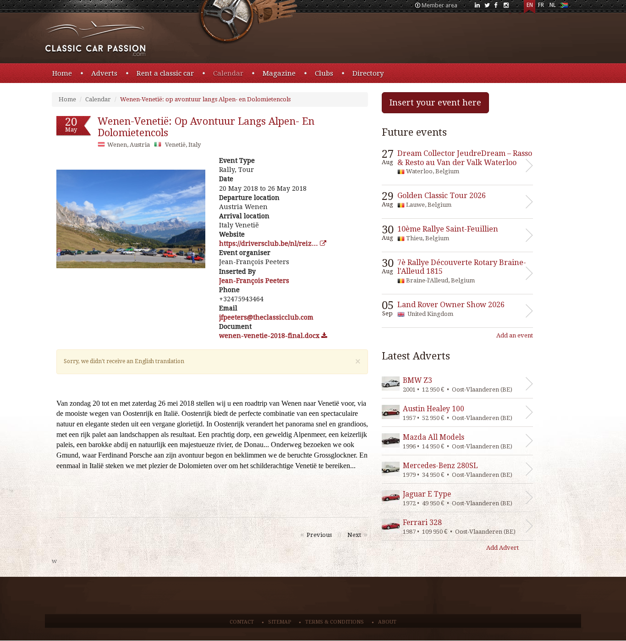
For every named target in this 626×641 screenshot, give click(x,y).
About (387, 622)
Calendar (228, 73)
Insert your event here (435, 102)
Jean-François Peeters (254, 280)
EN (530, 5)
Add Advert (502, 547)
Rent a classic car (165, 73)
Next (354, 534)
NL (552, 5)
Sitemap (279, 622)
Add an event (514, 335)
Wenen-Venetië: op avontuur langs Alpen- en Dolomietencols (205, 99)
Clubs (324, 73)
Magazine (279, 73)
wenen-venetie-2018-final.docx (270, 335)
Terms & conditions (334, 622)
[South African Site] (564, 7)
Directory (368, 73)
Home (62, 73)
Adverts (104, 73)
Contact (242, 622)
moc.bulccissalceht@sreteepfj (266, 317)
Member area (439, 5)
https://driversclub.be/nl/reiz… (269, 243)
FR (541, 5)
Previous (319, 534)
